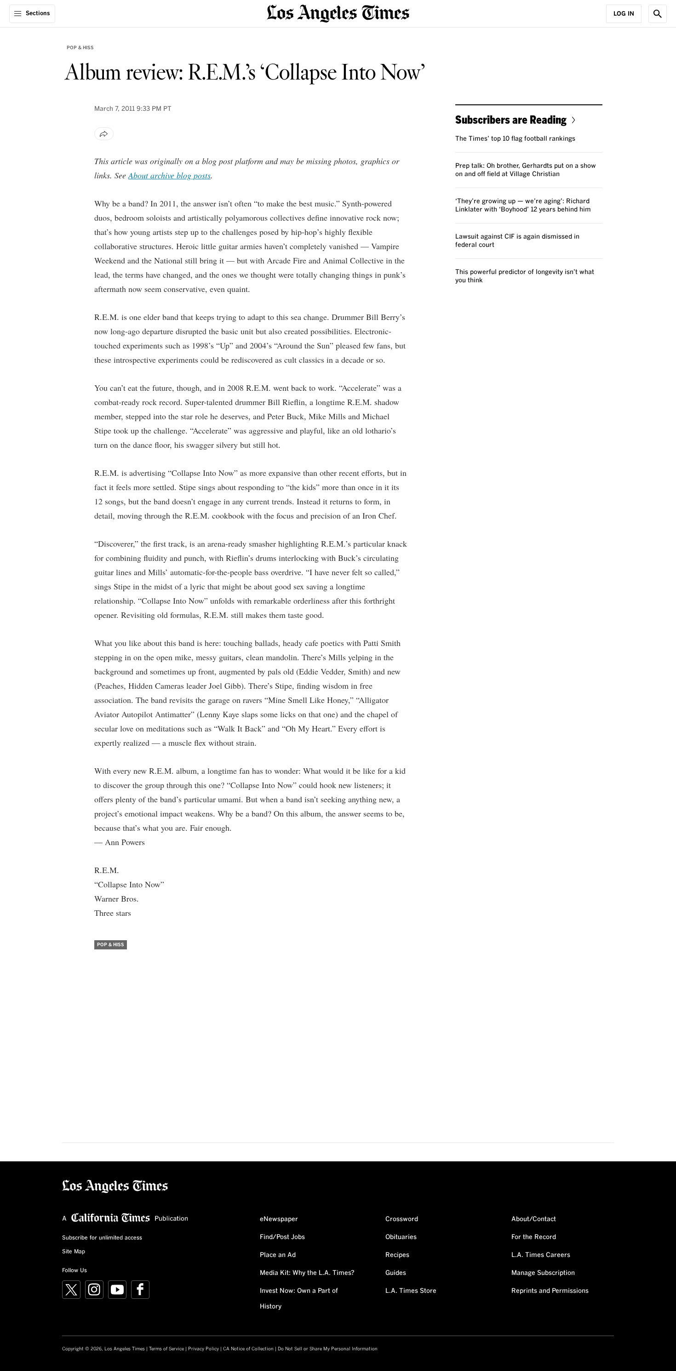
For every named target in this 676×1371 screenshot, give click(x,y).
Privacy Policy (203, 1349)
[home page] (338, 13)
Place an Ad (278, 1255)
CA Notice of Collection (248, 1349)
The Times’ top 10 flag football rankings (515, 139)
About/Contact (533, 1219)
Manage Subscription (543, 1273)
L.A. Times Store (410, 1291)
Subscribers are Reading (511, 119)
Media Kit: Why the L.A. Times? (307, 1273)
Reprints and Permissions (550, 1291)
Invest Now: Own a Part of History (299, 1299)
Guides (395, 1273)
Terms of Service (166, 1349)
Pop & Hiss (80, 48)
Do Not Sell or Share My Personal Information (328, 1349)
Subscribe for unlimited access (102, 1238)
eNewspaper (279, 1219)
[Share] (104, 133)
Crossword (401, 1219)
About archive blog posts (169, 175)
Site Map (73, 1252)
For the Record (533, 1237)
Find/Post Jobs (282, 1237)
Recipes (397, 1255)
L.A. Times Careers (540, 1255)
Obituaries (401, 1237)
